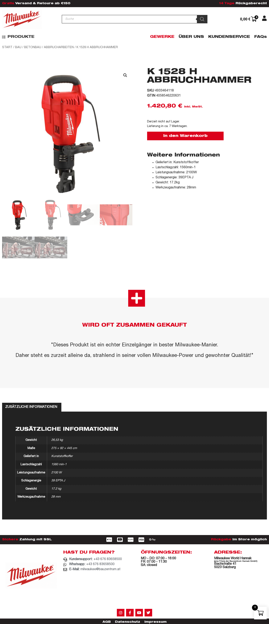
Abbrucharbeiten (59, 47)
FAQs (260, 37)
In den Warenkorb (185, 136)
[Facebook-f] (130, 612)
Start (7, 47)
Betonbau (32, 47)
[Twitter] (148, 612)
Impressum (155, 622)
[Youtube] (139, 612)
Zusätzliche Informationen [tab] (31, 407)
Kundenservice (229, 37)
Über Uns (191, 37)
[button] (18, 37)
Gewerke (162, 37)
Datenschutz (127, 622)
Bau (18, 47)
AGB (107, 622)
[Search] (202, 19)
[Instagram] (120, 612)
